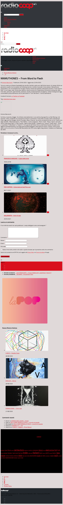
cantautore (19, 450)
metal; (54, 453)
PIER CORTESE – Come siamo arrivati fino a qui (17, 187)
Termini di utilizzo (40, 252)
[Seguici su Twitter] (4, 268)
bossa (12, 450)
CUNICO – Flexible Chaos (12, 353)
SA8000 (39, 436)
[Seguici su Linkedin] (4, 267)
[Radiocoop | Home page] (19, 9)
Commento (4, 237)
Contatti (6, 484)
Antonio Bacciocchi (7, 82)
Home (5, 17)
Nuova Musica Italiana (10, 19)
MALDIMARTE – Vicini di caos (12, 215)
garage (5, 453)
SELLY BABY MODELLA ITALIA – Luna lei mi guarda (24, 422)
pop (20, 455)
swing (19, 457)
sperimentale (10, 458)
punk (39, 456)
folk (55, 450)
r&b (41, 455)
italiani (8, 99)
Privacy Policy (30, 252)
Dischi (9, 22)
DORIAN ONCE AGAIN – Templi (20, 421)
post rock (24, 455)
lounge (50, 453)
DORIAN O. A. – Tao (17, 425)
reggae (52, 455)
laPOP (47, 453)
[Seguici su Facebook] (4, 265)
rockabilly (60, 455)
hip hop (20, 453)
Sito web (3, 246)
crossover (35, 450)
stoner (15, 457)
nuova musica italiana (11, 455)
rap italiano (47, 455)
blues (9, 450)
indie (4, 99)
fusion (2, 453)
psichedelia (33, 456)
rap (44, 456)
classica (26, 450)
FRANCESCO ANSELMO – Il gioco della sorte (16, 158)
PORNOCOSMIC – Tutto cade (14, 408)
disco (44, 450)
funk (58, 450)
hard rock (15, 453)
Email (3, 243)
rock (56, 455)
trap (22, 457)
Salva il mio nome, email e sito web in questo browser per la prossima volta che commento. (28, 249)
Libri (8, 24)
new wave (12, 99)
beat (6, 450)
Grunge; (10, 453)
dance (40, 450)
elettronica (50, 450)
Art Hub (6, 33)
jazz (41, 453)
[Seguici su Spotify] (4, 270)
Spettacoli (7, 25)
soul (4, 458)
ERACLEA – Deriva (11, 381)
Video (5, 27)
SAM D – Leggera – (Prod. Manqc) (22, 427)
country (30, 450)
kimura (44, 453)
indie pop (30, 453)
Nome (3, 240)
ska (1, 457)
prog (28, 455)
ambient (3, 450)
